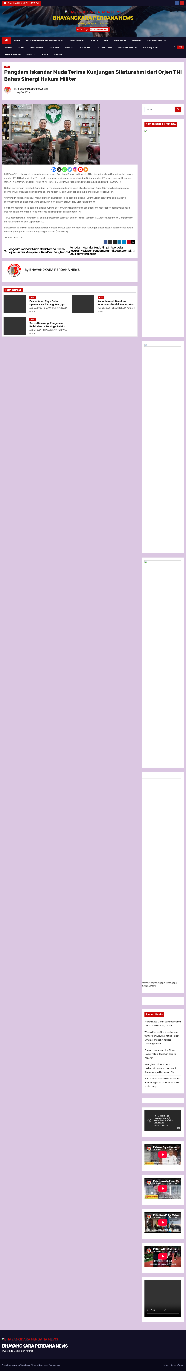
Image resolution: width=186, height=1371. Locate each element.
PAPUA (45, 54)
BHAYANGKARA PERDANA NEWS (93, 18)
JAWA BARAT (120, 40)
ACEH (21, 47)
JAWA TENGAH (77, 40)
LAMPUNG (136, 40)
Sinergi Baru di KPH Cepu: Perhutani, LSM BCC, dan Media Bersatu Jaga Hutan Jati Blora (160, 1068)
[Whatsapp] (64, 169)
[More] (85, 169)
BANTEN (8, 47)
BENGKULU (31, 54)
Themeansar (54, 1365)
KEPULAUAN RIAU (13, 54)
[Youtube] (80, 169)
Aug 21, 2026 (35, 330)
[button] (175, 47)
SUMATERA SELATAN (156, 40)
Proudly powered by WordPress (16, 1365)
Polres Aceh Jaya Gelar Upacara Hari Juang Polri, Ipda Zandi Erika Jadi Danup (48, 304)
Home (17, 40)
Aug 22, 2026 (35, 308)
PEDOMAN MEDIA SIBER (99, 29)
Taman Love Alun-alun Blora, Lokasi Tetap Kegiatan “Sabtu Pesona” (160, 1054)
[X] (59, 169)
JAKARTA (93, 40)
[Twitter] (69, 169)
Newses (42, 1365)
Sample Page (177, 1365)
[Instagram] (75, 169)
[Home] (6, 40)
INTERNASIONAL (105, 47)
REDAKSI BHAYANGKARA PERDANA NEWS (45, 40)
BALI (106, 40)
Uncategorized (150, 47)
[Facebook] (53, 169)
